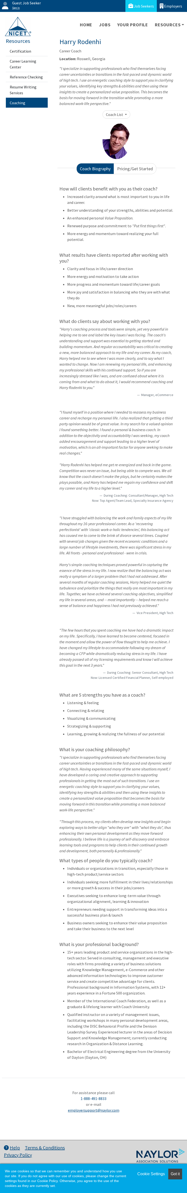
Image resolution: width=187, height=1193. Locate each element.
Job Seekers (143, 6)
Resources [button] (167, 25)
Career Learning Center (23, 64)
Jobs (104, 25)
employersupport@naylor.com (93, 1110)
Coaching (17, 102)
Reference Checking (26, 77)
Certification (20, 51)
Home (86, 25)
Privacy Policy (18, 1155)
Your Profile (132, 25)
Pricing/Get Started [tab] (135, 168)
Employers (172, 6)
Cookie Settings (151, 1174)
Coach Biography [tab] (95, 168)
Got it (175, 1174)
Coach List (115, 114)
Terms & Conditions (45, 1148)
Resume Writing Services (23, 90)
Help (15, 1148)
